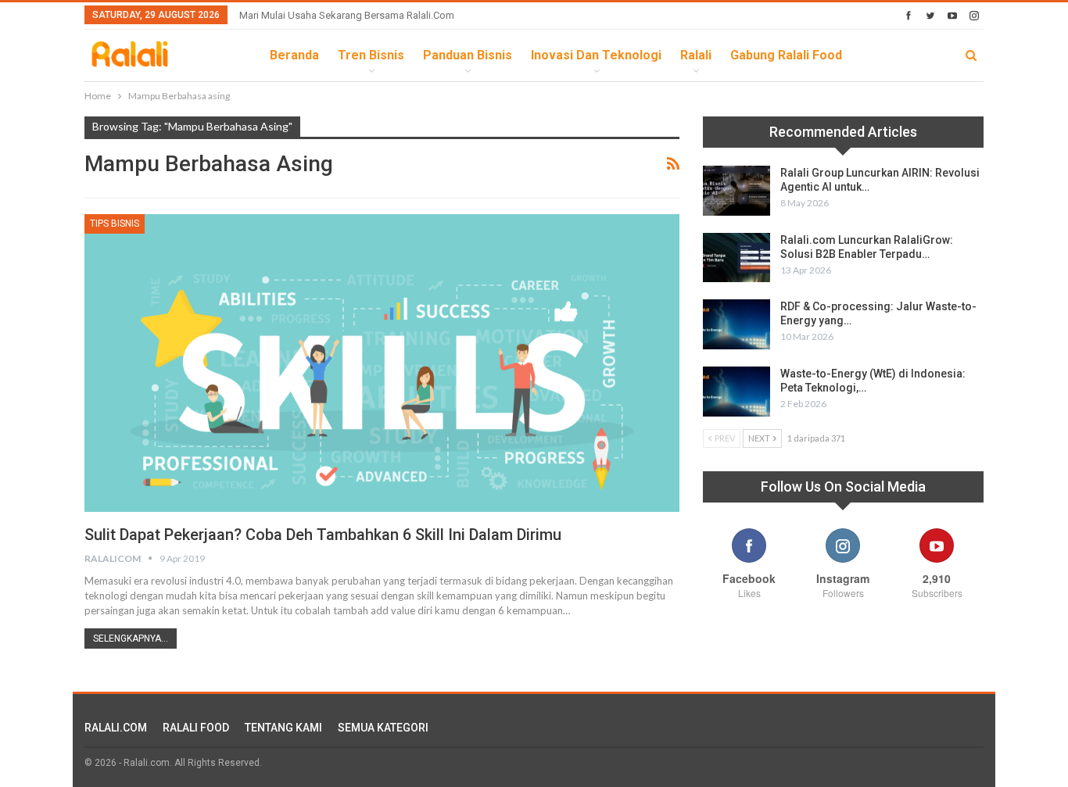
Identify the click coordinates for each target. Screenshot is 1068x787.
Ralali (695, 55)
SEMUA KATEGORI (383, 727)
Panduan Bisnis (467, 55)
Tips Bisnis (114, 223)
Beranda (294, 55)
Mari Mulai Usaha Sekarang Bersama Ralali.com (346, 15)
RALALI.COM (115, 727)
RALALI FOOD (196, 727)
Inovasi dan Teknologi (596, 55)
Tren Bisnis (371, 55)
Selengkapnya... (130, 638)
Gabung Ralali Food (786, 55)
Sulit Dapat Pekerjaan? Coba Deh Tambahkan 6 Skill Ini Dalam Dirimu (322, 534)
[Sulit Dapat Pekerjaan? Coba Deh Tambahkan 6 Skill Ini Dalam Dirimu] (381, 362)
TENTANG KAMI (283, 727)
